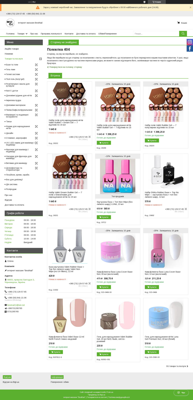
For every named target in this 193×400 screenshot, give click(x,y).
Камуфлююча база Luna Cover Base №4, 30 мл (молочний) (114, 273)
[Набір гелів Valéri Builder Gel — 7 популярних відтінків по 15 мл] (165, 104)
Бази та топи (12, 65)
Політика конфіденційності (119, 397)
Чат (183, 393)
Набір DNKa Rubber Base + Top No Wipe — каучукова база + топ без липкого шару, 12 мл (162, 194)
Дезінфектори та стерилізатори (14, 169)
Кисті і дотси (12, 91)
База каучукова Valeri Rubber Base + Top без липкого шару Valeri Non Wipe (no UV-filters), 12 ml (66, 269)
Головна (10, 33)
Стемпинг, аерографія (16, 138)
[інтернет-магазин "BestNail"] (10, 23)
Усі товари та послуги (176, 366)
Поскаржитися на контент (97, 397)
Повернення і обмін (60, 382)
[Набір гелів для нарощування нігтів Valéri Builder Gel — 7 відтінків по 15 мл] (117, 104)
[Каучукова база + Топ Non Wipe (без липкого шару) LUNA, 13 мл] (117, 176)
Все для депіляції (14, 179)
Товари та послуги (14, 58)
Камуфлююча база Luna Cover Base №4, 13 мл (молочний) (162, 273)
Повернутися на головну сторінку (65, 67)
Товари (20, 33)
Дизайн (9, 133)
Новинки (9, 53)
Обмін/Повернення (107, 33)
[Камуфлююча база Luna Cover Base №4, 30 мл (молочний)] (117, 251)
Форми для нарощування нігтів (18, 127)
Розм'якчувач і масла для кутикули (18, 85)
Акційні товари (12, 49)
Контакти (69, 33)
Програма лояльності (51, 33)
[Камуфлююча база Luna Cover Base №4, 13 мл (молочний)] (165, 251)
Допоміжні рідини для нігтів (19, 95)
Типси (9, 121)
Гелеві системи (13, 74)
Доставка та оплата (86, 33)
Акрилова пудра (13, 100)
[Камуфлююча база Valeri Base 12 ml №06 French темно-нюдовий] (69, 315)
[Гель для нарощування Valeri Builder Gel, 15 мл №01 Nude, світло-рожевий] (117, 315)
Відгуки (8, 200)
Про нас (34, 33)
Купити (105, 143)
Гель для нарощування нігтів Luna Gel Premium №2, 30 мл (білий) (161, 338)
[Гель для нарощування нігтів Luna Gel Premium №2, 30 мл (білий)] (165, 315)
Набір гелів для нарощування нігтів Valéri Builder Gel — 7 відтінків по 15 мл (114, 127)
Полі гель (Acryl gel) (15, 79)
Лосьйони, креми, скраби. (18, 175)
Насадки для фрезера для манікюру (19, 157)
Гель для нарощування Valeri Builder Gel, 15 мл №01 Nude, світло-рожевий (114, 339)
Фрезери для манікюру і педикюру (17, 150)
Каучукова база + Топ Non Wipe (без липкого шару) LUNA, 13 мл (115, 203)
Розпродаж (11, 189)
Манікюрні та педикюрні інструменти (17, 116)
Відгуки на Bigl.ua (11, 382)
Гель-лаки (10, 69)
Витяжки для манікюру (16, 163)
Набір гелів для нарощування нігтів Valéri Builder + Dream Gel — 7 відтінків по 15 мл (66, 122)
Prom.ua (110, 392)
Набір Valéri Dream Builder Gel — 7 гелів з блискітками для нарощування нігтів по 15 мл (65, 194)
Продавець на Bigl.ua (96, 395)
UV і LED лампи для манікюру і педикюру (20, 144)
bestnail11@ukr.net (16, 305)
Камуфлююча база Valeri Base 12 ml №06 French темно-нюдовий (66, 338)
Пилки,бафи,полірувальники (19, 110)
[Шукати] (183, 33)
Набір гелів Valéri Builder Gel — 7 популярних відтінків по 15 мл (160, 126)
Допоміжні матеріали (15, 105)
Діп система (11, 184)
